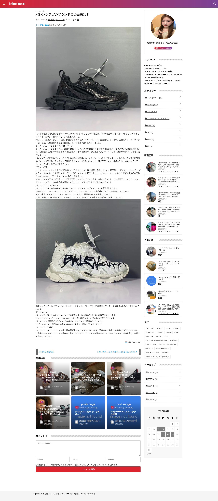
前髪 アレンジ (149, 348)
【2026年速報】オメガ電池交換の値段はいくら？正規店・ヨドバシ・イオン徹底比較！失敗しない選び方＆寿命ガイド (169, 195)
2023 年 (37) (152, 393)
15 (172, 434)
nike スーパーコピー (153, 65)
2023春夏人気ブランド (162, 348)
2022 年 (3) (152, 399)
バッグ (152, 112)
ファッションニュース (158, 119)
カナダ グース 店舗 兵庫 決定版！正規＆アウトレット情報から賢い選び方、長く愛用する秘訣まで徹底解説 (169, 210)
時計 (151, 125)
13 (163, 434)
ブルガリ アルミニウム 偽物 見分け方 (168, 249)
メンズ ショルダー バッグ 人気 (167, 344)
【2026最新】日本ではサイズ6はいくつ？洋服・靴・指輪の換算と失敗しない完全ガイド (169, 165)
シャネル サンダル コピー (155, 68)
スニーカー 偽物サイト (154, 77)
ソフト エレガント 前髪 (152, 352)
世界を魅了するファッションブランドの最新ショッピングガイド (17, 3)
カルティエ (176, 328)
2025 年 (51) (152, 379)
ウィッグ (152, 105)
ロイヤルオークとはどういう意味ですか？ (157, 356)
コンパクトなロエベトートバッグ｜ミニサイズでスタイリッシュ (169, 263)
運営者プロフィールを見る (163, 48)
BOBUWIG (165, 352)
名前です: (151, 43)
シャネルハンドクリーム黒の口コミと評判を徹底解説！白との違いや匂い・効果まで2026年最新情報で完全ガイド (169, 180)
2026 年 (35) (152, 372)
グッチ (176, 332)
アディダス (160, 332)
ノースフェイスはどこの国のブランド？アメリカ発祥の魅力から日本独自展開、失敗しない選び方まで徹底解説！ (169, 307)
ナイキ (168, 328)
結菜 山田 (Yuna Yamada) (56, 19)
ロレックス (160, 328)
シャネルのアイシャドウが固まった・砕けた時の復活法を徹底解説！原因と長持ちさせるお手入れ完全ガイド (169, 225)
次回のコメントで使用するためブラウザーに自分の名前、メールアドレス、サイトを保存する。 (78, 465)
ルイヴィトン (173, 340)
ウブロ (166, 336)
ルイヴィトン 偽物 (150, 344)
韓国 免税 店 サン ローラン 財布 (168, 292)
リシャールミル (149, 332)
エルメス (158, 336)
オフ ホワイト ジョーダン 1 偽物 (158, 71)
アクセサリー (154, 98)
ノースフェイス (149, 328)
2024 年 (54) (152, 386)
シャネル (168, 332)
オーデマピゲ (149, 336)
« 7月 (149, 454)
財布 (150, 139)
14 (168, 434)
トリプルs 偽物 (42, 25)
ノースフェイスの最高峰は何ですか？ (156, 340)
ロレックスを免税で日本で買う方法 (169, 278)
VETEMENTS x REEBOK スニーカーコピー (163, 74)
